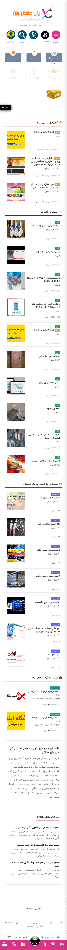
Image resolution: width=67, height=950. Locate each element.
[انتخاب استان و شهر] (33, 37)
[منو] (56, 37)
